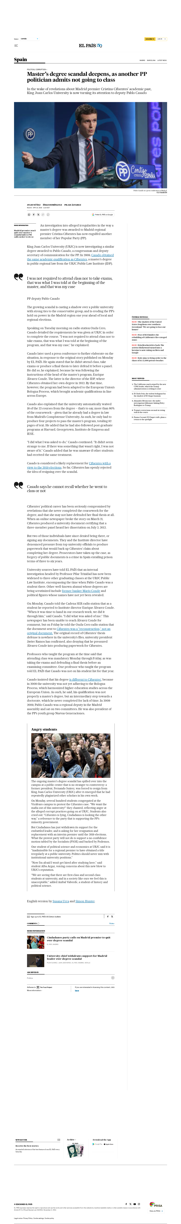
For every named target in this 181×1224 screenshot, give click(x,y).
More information (34, 990)
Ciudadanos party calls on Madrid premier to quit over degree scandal (78, 939)
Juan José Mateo (64, 963)
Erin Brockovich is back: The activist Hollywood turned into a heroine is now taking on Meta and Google (148, 349)
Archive (70, 1140)
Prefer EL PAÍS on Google (104, 215)
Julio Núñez (34, 205)
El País (49, 944)
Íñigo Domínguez (52, 205)
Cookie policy (49, 1218)
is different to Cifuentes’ (85, 679)
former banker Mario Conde (81, 591)
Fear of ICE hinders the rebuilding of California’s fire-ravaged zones (149, 337)
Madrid (142, 60)
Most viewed (138, 378)
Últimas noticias (140, 317)
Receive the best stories (27, 1146)
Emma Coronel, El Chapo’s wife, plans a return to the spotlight (150, 418)
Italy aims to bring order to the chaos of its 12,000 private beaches (149, 359)
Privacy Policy (28, 1218)
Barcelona (151, 60)
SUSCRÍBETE (150, 39)
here (77, 990)
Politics (30, 978)
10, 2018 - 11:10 (41, 208)
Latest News (162, 60)
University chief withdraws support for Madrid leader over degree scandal (77, 957)
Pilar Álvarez (72, 205)
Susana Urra (61, 901)
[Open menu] (16, 46)
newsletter (21, 1140)
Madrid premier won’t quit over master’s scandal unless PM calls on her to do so (25, 234)
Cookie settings (38, 1218)
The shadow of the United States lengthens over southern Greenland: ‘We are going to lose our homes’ (149, 326)
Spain (20, 59)
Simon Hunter (85, 901)
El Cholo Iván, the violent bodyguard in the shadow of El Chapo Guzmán (150, 395)
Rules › (112, 923)
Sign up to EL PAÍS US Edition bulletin (46, 917)
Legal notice (18, 1218)
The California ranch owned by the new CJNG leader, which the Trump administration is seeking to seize (150, 386)
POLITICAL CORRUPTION (36, 70)
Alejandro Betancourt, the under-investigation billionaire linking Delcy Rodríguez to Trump (149, 403)
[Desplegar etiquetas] (113, 978)
